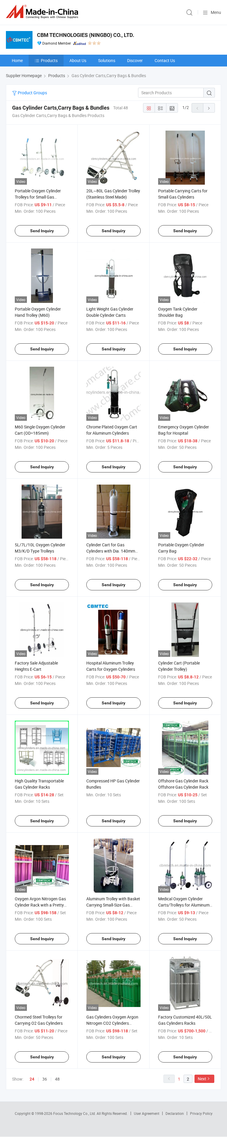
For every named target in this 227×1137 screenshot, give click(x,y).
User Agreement (146, 1113)
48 (57, 1079)
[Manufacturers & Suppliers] (43, 12)
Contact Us (165, 60)
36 (44, 1079)
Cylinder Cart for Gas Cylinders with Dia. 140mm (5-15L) (110, 551)
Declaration (175, 1113)
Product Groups (32, 92)
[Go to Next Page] (209, 107)
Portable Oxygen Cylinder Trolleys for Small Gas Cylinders (38, 197)
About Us (77, 60)
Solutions (106, 60)
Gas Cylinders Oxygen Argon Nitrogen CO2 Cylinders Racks (112, 1023)
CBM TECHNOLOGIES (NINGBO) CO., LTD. (85, 35)
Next (202, 1078)
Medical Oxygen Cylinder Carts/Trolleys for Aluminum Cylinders (184, 905)
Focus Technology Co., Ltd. (75, 1113)
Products (49, 60)
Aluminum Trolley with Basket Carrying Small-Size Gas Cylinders (113, 905)
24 (32, 1079)
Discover (135, 60)
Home (17, 60)
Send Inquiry (42, 230)
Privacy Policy (201, 1113)
